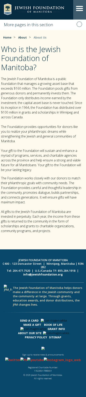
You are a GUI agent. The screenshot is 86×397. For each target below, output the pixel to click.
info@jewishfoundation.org (43, 274)
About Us (40, 37)
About (22, 37)
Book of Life (53, 325)
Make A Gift (32, 325)
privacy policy (36, 337)
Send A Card (29, 320)
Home (7, 37)
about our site (30, 333)
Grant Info (56, 329)
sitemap (55, 337)
